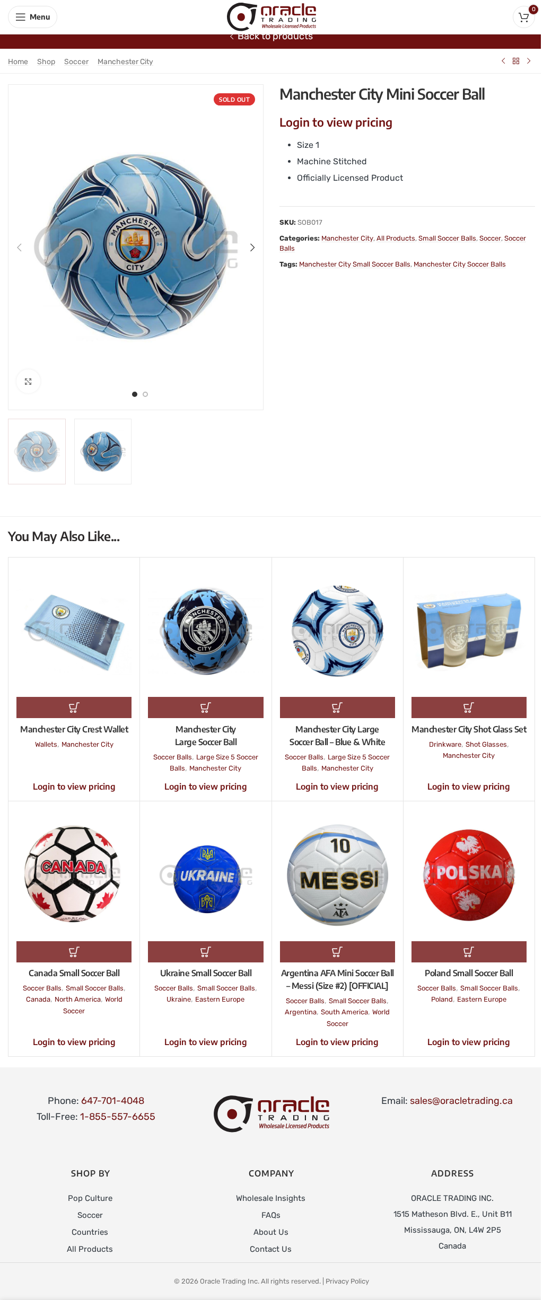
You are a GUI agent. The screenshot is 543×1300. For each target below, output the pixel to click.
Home (18, 61)
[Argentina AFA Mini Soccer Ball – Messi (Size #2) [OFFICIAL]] (337, 875)
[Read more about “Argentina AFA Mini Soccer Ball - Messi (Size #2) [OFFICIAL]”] (337, 951)
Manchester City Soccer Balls (460, 264)
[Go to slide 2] (145, 394)
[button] (19, 247)
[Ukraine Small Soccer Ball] (205, 875)
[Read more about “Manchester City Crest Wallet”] (74, 707)
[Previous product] (503, 61)
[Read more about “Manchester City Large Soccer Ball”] (205, 707)
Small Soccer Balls (447, 238)
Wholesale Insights (270, 1198)
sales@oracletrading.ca (461, 1101)
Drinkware (445, 744)
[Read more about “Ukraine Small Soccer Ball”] (205, 951)
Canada (38, 999)
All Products (395, 238)
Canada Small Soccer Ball (74, 973)
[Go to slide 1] (134, 394)
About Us (270, 1232)
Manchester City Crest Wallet (74, 729)
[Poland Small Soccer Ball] (469, 875)
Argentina (301, 1012)
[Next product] (528, 61)
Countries (90, 1232)
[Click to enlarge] (28, 381)
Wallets (46, 744)
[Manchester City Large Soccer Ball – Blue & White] (337, 631)
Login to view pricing (335, 121)
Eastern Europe (219, 999)
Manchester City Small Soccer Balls (354, 264)
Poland (442, 999)
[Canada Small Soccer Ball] (74, 875)
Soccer (76, 61)
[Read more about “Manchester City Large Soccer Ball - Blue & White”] (337, 707)
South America (344, 1012)
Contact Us (271, 1249)
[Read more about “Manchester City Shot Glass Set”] (469, 707)
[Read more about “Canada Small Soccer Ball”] (74, 951)
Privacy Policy (347, 1281)
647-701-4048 (112, 1101)
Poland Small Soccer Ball (469, 973)
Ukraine (179, 999)
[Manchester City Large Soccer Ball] (205, 631)
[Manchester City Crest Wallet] (74, 631)
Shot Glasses (486, 744)
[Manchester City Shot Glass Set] (469, 631)
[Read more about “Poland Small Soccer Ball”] (469, 951)
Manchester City (125, 61)
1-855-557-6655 (117, 1116)
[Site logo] (271, 16)
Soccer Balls (172, 757)
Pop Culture (90, 1198)
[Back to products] (516, 61)
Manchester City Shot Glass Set (468, 729)
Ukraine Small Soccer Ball (206, 973)
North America (78, 999)
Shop (46, 61)
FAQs (271, 1215)
